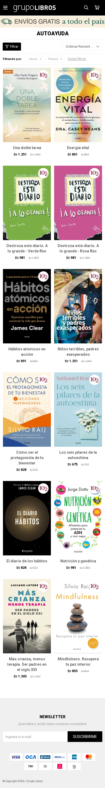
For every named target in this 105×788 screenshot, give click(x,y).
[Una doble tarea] (27, 104)
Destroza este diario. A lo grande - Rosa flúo (78, 248)
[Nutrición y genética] (78, 518)
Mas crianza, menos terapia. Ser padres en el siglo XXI (27, 664)
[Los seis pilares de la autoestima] (78, 409)
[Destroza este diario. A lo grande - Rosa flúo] (78, 202)
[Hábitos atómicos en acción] (27, 306)
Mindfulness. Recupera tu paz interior (78, 661)
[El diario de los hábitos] (27, 518)
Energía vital (78, 148)
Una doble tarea (27, 148)
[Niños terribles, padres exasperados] (78, 306)
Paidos (53, 59)
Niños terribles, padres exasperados (78, 352)
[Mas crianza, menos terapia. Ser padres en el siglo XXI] (27, 616)
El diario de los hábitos (26, 561)
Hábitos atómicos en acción (27, 352)
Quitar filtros (77, 59)
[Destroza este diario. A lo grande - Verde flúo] (27, 202)
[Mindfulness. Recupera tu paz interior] (78, 616)
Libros (33, 59)
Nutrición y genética (78, 561)
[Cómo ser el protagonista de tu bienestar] (27, 409)
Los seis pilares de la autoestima (78, 455)
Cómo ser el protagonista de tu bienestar (27, 457)
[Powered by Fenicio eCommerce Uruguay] (94, 781)
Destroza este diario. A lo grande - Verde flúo (27, 248)
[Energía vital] (78, 104)
